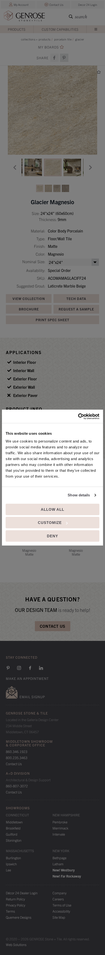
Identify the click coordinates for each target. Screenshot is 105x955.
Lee (8, 870)
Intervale (58, 834)
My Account (21, 4)
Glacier (79, 39)
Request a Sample (76, 309)
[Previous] (14, 167)
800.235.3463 (16, 757)
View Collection (28, 298)
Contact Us (56, 4)
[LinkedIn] (41, 668)
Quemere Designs (18, 917)
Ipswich (11, 864)
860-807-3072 (17, 786)
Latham (57, 864)
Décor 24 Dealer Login (22, 893)
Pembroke (59, 822)
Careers (58, 899)
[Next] (90, 167)
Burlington (13, 858)
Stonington (13, 840)
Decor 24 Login (87, 4)
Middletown (14, 822)
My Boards (48, 47)
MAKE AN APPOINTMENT (27, 678)
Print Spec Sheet (52, 320)
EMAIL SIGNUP (32, 697)
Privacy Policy (15, 905)
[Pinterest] (8, 668)
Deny (52, 536)
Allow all (52, 509)
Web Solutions (16, 944)
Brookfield (13, 828)
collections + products (36, 39)
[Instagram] (19, 668)
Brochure (29, 309)
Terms (10, 911)
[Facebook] (54, 58)
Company (59, 893)
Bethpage (59, 858)
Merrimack (60, 828)
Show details (79, 495)
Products (16, 29)
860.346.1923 (16, 751)
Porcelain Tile (63, 39)
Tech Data (76, 298)
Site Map (58, 917)
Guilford (11, 834)
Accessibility (61, 911)
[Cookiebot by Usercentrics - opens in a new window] (78, 416)
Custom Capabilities (60, 29)
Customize (50, 523)
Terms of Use (61, 905)
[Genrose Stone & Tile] (24, 17)
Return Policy (15, 899)
